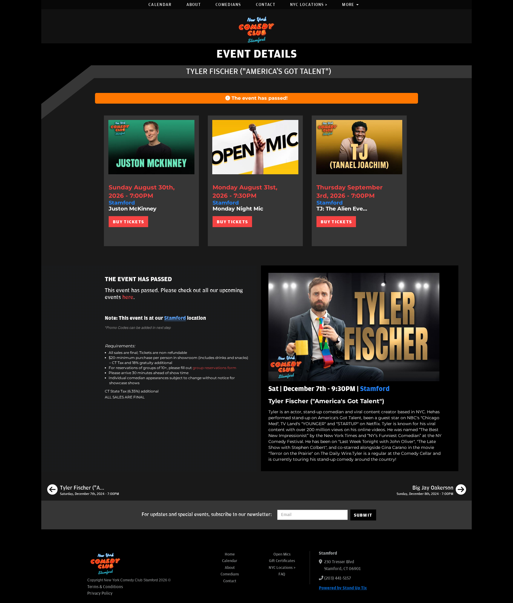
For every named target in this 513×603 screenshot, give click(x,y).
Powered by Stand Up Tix (343, 588)
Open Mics (282, 554)
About (193, 4)
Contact (265, 4)
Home (230, 554)
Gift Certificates (282, 560)
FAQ (281, 574)
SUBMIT (363, 515)
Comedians (228, 4)
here (127, 297)
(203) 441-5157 (337, 578)
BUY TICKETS (128, 221)
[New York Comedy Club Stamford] (256, 29)
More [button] (349, 4)
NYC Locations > (308, 4)
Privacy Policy (100, 593)
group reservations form (214, 367)
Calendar (159, 4)
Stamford (175, 318)
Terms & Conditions (105, 586)
